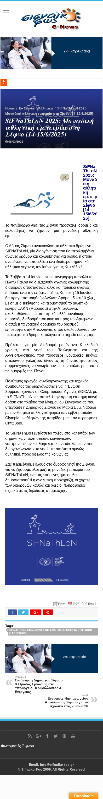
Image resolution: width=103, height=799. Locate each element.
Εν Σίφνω (26, 108)
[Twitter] (56, 736)
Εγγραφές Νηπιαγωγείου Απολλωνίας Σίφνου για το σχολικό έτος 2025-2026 (66, 701)
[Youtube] (73, 736)
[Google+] (38, 736)
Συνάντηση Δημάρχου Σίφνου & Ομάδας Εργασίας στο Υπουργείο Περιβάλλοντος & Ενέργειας (39, 684)
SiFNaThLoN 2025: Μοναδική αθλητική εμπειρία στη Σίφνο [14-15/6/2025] (50, 632)
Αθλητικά (45, 108)
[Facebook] (47, 736)
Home (10, 108)
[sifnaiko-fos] (51, 18)
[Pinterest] (64, 736)
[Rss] (30, 736)
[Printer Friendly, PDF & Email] (74, 603)
